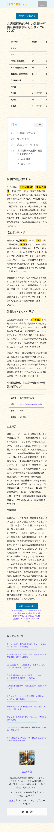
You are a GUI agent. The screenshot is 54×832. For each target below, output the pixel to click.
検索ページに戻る (27, 16)
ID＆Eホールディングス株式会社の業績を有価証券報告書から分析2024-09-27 (33, 616)
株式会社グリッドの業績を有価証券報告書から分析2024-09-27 (18, 616)
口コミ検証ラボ (17, 4)
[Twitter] (22, 812)
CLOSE (38, 125)
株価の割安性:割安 (26, 133)
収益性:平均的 (24, 138)
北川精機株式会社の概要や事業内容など (29, 152)
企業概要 (25, 159)
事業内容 (25, 163)
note (11, 800)
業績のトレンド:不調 (27, 144)
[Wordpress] (31, 812)
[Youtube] (27, 812)
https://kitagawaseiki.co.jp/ (31, 404)
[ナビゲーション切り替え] (42, 4)
